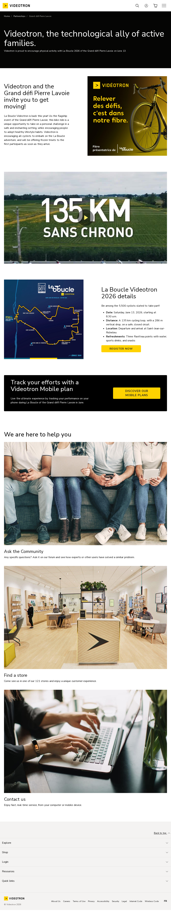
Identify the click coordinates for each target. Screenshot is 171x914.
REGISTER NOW (121, 349)
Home (7, 16)
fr (165, 901)
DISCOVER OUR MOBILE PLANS (136, 393)
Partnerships (19, 16)
